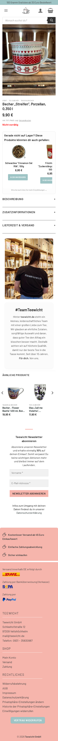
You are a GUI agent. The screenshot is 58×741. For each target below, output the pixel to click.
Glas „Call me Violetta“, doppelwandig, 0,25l (39, 409)
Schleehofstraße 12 (13, 627)
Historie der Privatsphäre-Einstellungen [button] (26, 706)
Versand (7, 662)
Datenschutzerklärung (29, 512)
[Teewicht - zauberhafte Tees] (26, 10)
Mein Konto (9, 657)
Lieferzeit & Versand (18, 225)
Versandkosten (25, 120)
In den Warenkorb (18, 177)
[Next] (52, 399)
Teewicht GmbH (12, 622)
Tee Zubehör (14, 100)
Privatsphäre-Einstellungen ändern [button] (23, 702)
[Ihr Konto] (40, 10)
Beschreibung (12, 199)
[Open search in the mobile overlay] (29, 20)
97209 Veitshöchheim (15, 631)
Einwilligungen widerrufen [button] (17, 711)
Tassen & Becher (27, 100)
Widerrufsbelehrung (14, 683)
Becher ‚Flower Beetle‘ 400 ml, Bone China (13, 409)
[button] (6, 10)
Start (4, 100)
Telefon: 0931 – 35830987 (17, 640)
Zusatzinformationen (18, 212)
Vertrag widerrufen (28, 720)
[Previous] (3, 399)
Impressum (9, 693)
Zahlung (7, 666)
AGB (5, 688)
